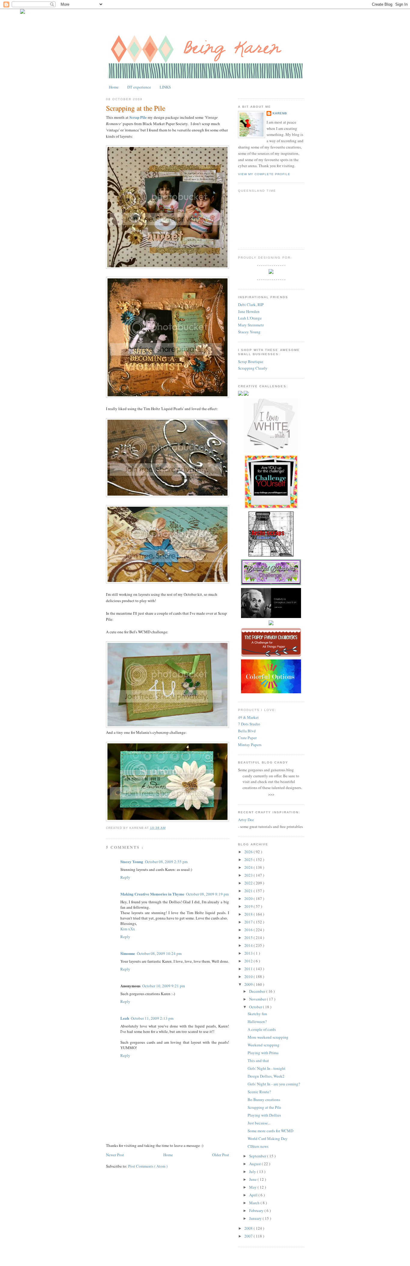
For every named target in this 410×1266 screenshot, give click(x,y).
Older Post (220, 1154)
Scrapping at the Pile (135, 108)
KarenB (280, 113)
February (256, 1210)
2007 (249, 1236)
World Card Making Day (268, 1138)
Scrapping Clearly (252, 368)
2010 (249, 976)
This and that (258, 1060)
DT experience (139, 87)
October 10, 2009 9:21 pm (163, 985)
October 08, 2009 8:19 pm (207, 894)
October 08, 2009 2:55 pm (166, 861)
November (258, 999)
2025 (249, 859)
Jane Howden (249, 311)
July (253, 1171)
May (253, 1187)
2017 (249, 922)
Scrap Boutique (250, 361)
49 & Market (248, 717)
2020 (249, 898)
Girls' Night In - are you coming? (274, 1084)
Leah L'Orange (250, 318)
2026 (249, 851)
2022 (249, 883)
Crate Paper (247, 737)
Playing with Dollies (264, 1115)
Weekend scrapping (263, 1045)
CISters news (258, 1146)
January (256, 1218)
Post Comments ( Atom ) (147, 1166)
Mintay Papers (249, 744)
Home (114, 87)
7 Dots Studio (249, 724)
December (257, 991)
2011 (249, 968)
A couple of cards (262, 1029)
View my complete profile (264, 174)
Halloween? (257, 1021)
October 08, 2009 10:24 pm (159, 953)
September (258, 1156)
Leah (124, 1018)
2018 (249, 914)
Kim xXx (127, 929)
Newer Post (115, 1154)
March (255, 1202)
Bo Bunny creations (264, 1099)
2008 (249, 1228)
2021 (249, 890)
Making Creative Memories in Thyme (152, 894)
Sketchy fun (257, 1013)
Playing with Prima (263, 1052)
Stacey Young (131, 861)
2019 (249, 906)
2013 (249, 953)
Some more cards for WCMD (270, 1130)
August (255, 1163)
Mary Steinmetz (251, 325)
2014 (249, 945)
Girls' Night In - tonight (266, 1068)
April (253, 1195)
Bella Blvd (247, 731)
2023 (249, 875)
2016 (249, 929)
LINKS (165, 87)
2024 (249, 867)
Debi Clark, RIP (251, 304)
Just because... (259, 1123)
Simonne (127, 953)
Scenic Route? (259, 1091)
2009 (249, 984)
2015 (249, 937)
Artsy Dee (246, 819)
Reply (125, 877)
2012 (249, 961)
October (256, 1007)
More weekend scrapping (268, 1037)
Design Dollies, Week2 (266, 1076)
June (253, 1179)
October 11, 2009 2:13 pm (152, 1018)
